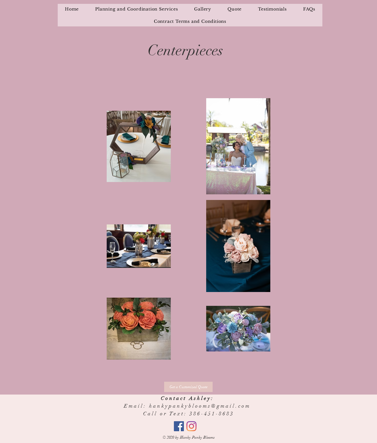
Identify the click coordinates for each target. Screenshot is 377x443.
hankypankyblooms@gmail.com (200, 406)
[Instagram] (191, 426)
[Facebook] (179, 426)
